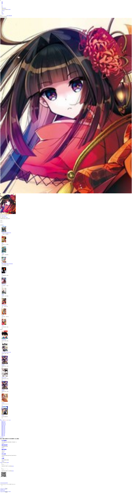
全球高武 (3, 415)
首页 (2, 1)
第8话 (3, 434)
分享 (0, 491)
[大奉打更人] (5, 401)
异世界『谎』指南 (4, 377)
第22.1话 (4, 423)
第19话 (3, 426)
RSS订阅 (3, 491)
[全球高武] (5, 414)
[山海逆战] (4, 252)
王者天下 (3, 315)
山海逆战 (3, 253)
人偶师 (3, 458)
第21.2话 (4, 424)
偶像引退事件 (4, 449)
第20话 (3, 425)
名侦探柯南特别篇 (4, 339)
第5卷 (3, 456)
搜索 (7, 15)
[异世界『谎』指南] (5, 376)
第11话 (3, 432)
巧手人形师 (4, 453)
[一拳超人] (4, 324)
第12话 (3, 431)
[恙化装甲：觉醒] (4, 283)
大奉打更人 (3, 402)
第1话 (3, 452)
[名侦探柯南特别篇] (5, 338)
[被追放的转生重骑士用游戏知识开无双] (4, 231)
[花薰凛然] (4, 293)
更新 (2, 2)
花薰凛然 (3, 294)
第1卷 (3, 443)
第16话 (3, 428)
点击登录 (9, 9)
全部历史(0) (3, 10)
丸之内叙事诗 (4, 440)
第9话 (3, 433)
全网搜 (11, 15)
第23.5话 (4, 421)
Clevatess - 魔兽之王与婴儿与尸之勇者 (6, 352)
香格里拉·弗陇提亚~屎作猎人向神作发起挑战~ (7, 263)
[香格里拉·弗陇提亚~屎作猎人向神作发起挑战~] (4, 262)
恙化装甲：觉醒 (4, 284)
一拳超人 (3, 325)
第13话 (3, 430)
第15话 (3, 429)
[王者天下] (4, 314)
